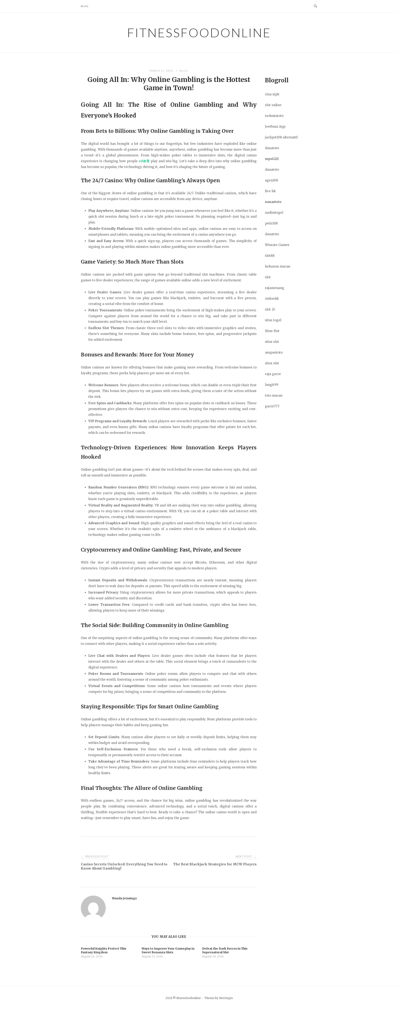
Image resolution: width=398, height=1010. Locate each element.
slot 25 (270, 309)
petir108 (271, 223)
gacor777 (272, 406)
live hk (270, 191)
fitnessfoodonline (199, 32)
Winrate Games (277, 245)
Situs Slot (272, 331)
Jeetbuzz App (275, 126)
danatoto (272, 148)
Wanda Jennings (124, 898)
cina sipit (272, 94)
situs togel (273, 320)
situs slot (272, 342)
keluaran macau (277, 266)
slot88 (269, 256)
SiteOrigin (226, 998)
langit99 (271, 385)
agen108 (271, 180)
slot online (273, 105)
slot (268, 277)
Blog (85, 6)
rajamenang (274, 288)
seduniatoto (274, 116)
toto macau (273, 395)
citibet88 (272, 299)
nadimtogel (274, 213)
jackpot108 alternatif (281, 137)
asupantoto (274, 352)
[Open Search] (315, 6)
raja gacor (273, 374)
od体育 (144, 161)
